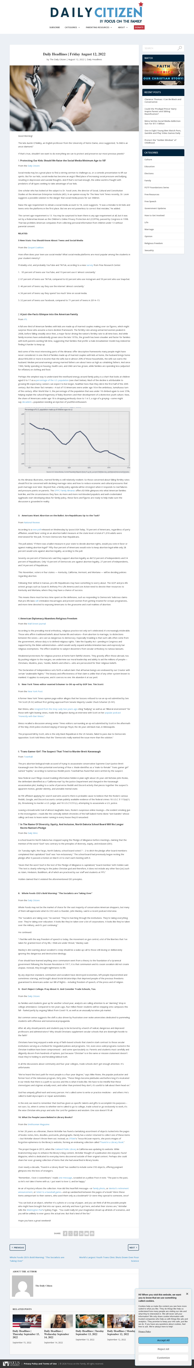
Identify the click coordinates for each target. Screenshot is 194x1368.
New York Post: (35, 691)
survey (89, 265)
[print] (92, 1233)
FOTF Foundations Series (157, 187)
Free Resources (152, 194)
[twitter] (70, 1233)
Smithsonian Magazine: (39, 1124)
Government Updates (155, 208)
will (36, 600)
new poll (37, 529)
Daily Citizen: (34, 165)
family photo (99, 1188)
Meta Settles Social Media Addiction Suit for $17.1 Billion (163, 122)
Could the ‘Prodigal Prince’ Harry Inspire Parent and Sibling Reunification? (161, 111)
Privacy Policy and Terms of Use (40, 1363)
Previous (19, 1247)
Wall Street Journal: (37, 623)
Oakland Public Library (65, 1149)
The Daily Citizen (43, 1285)
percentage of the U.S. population (52, 380)
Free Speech (150, 201)
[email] (86, 1233)
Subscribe (54, 27)
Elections (149, 173)
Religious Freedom (154, 243)
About (121, 27)
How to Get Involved (154, 215)
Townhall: (28, 756)
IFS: (25, 319)
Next (132, 1247)
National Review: (32, 522)
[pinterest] (76, 1233)
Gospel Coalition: (36, 247)
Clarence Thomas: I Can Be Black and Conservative (163, 100)
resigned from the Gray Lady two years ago (55, 708)
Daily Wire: (33, 833)
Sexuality (149, 250)
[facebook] (65, 1233)
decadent (26, 401)
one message (65, 1177)
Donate (139, 27)
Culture (148, 159)
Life (146, 222)
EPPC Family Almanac (65, 490)
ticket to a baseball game (48, 1192)
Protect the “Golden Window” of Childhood (160, 141)
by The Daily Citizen (56, 59)
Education (150, 166)
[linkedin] (81, 1233)
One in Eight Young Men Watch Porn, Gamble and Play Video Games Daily (163, 131)
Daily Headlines (94, 59)
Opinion (148, 236)
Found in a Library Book (112, 1142)
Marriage (149, 229)
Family (148, 180)
